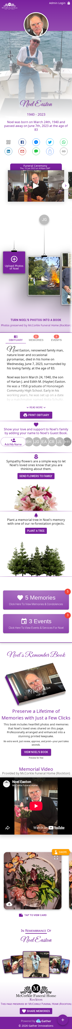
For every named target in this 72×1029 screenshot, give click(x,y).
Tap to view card (35, 915)
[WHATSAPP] (64, 142)
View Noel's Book (36, 752)
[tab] (16, 338)
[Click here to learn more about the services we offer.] (36, 992)
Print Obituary (38, 415)
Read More (36, 407)
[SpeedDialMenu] (62, 1020)
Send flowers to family (35, 476)
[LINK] (64, 151)
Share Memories (38, 1011)
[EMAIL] (22, 151)
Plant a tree (36, 530)
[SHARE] (50, 151)
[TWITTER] (50, 142)
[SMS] (36, 151)
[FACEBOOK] (22, 142)
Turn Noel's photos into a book (36, 320)
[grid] (36, 272)
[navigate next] (66, 185)
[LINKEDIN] (8, 151)
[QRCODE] (8, 142)
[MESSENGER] (36, 142)
